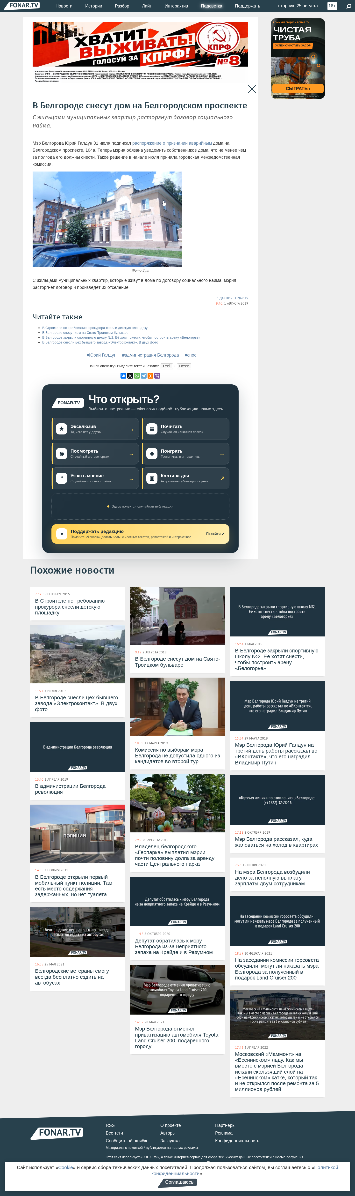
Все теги (114, 1133)
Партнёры (225, 1125)
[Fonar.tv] (22, 6)
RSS (110, 1125)
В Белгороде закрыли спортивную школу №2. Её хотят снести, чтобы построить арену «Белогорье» (121, 337)
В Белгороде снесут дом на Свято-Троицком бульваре (85, 332)
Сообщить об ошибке (127, 1141)
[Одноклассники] (150, 376)
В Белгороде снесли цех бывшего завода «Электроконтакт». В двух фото (100, 342)
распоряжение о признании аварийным (172, 143)
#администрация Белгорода (150, 355)
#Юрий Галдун (101, 355)
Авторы (168, 1133)
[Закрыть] (252, 89)
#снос (190, 355)
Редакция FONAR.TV (232, 298)
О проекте (170, 1125)
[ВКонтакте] (123, 376)
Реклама (224, 1133)
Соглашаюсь (179, 1182)
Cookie (65, 1167)
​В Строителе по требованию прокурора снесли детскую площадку (95, 328)
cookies (149, 1157)
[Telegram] (144, 376)
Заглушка (170, 1141)
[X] (130, 376)
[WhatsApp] (137, 376)
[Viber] (157, 376)
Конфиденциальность (237, 1141)
